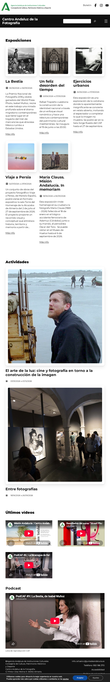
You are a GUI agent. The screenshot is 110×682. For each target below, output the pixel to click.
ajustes (65, 679)
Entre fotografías (21, 489)
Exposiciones (18, 40)
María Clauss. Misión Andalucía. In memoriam (51, 183)
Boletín (87, 5)
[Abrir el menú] (106, 21)
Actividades (17, 262)
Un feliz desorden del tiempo (51, 85)
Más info (10, 134)
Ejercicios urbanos (82, 83)
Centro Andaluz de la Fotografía (20, 21)
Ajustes (96, 678)
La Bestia (14, 81)
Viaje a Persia (18, 177)
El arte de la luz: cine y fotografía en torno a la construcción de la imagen (49, 373)
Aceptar (80, 678)
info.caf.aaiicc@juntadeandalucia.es (88, 661)
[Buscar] (95, 21)
